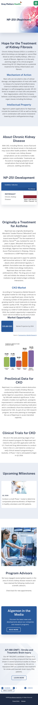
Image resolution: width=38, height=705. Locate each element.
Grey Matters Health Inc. (15, 697)
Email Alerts (7, 690)
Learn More (19, 678)
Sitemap (23, 701)
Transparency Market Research (27, 335)
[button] (36, 3)
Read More (13, 629)
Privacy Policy (16, 701)
